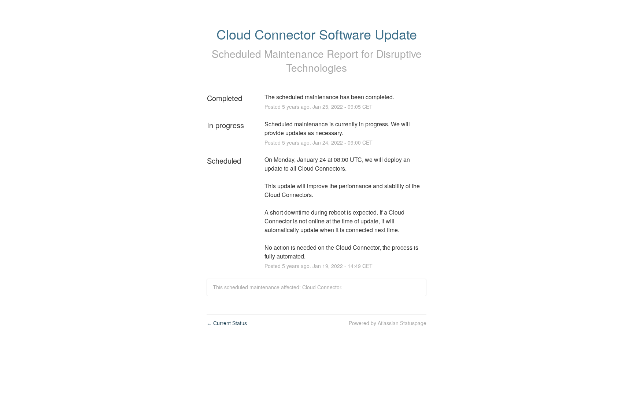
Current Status (227, 323)
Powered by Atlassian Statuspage (387, 323)
